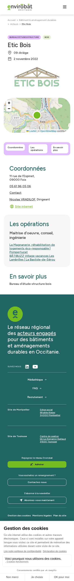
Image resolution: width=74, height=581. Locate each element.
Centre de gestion (49, 436)
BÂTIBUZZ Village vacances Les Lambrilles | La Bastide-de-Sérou (32, 257)
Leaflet (32, 130)
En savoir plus (58, 148)
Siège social (46, 409)
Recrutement (35, 397)
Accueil (12, 20)
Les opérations (37, 148)
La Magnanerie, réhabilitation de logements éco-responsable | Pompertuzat (32, 248)
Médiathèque (35, 379)
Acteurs (14, 24)
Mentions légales (42, 515)
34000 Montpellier (50, 415)
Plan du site (59, 515)
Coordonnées (15, 147)
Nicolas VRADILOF (22, 199)
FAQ (35, 388)
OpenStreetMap (48, 130)
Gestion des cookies (19, 515)
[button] (37, 115)
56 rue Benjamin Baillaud (53, 439)
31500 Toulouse (48, 441)
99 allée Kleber (47, 412)
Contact (15, 192)
